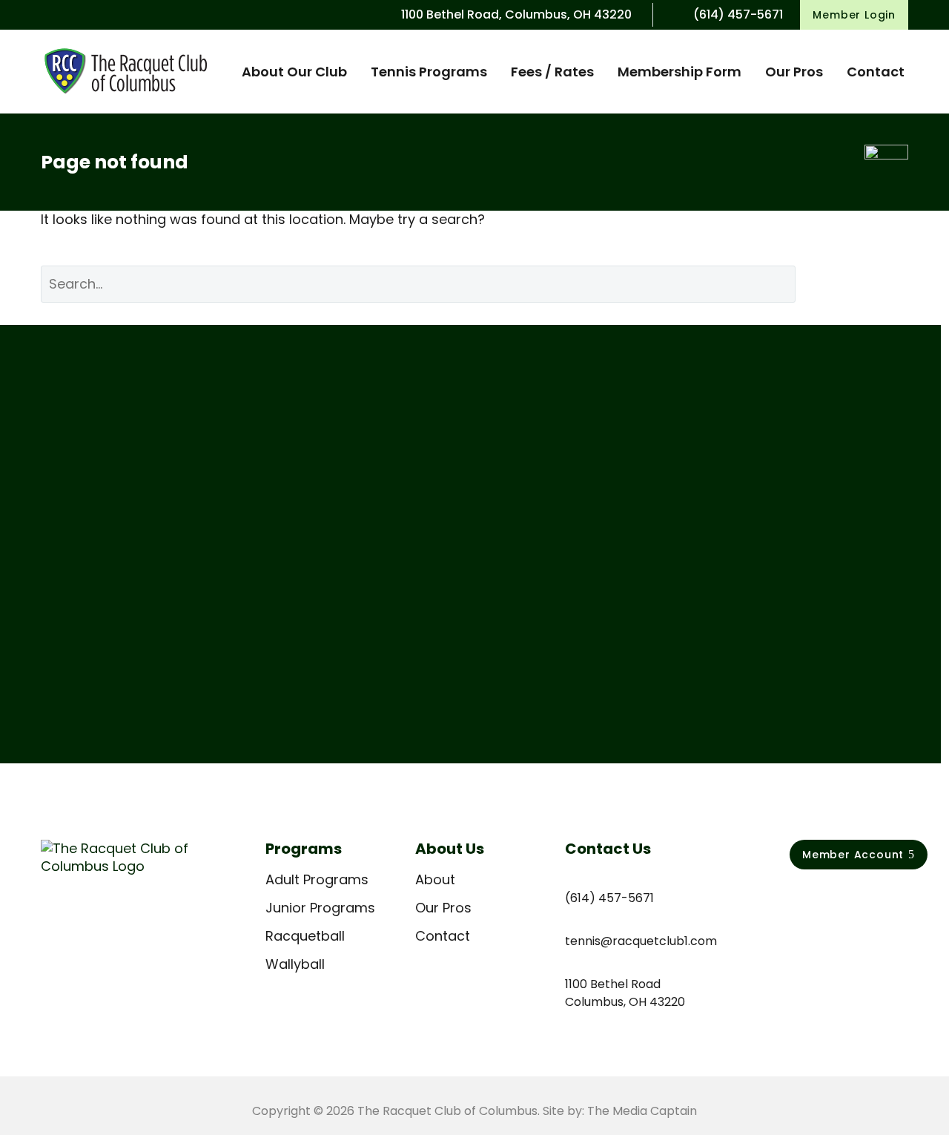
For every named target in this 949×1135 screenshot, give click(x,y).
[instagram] (829, 896)
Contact (876, 71)
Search (863, 284)
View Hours (93, 646)
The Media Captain (642, 1110)
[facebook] (798, 896)
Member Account (858, 854)
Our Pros (794, 71)
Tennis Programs (429, 71)
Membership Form (679, 71)
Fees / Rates (552, 71)
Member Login (854, 14)
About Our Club (294, 71)
